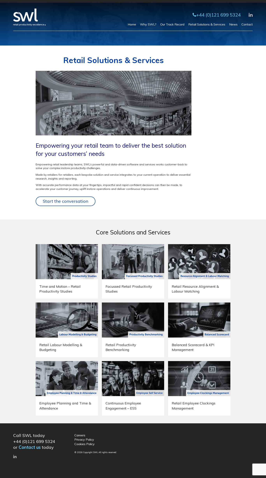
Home (132, 24)
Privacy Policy (84, 439)
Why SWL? (148, 24)
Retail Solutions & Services (206, 24)
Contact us (30, 447)
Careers (79, 435)
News (233, 24)
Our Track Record (172, 24)
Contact (247, 24)
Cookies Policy (84, 444)
